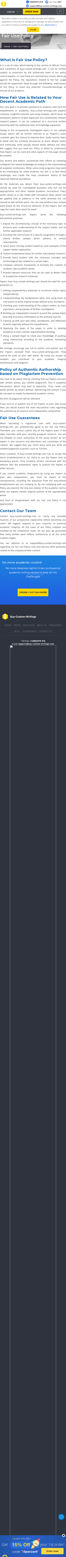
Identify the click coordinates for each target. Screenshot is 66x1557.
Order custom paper (33, 592)
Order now (31, 11)
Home (7, 46)
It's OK (33, 29)
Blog (17, 631)
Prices (17, 625)
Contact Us (45, 631)
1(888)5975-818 (36, 2)
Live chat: (55, 2)
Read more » (51, 24)
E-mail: (33, 644)
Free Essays (55, 625)
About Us (42, 625)
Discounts (29, 625)
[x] (33, 1546)
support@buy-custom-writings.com (46, 6)
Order (7, 625)
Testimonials (29, 631)
